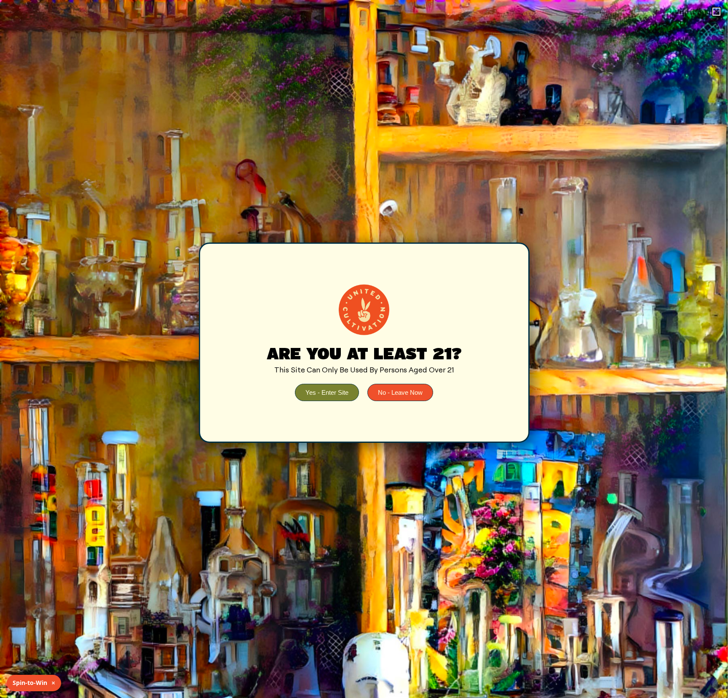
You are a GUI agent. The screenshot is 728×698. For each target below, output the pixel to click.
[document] (364, 349)
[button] (716, 11)
